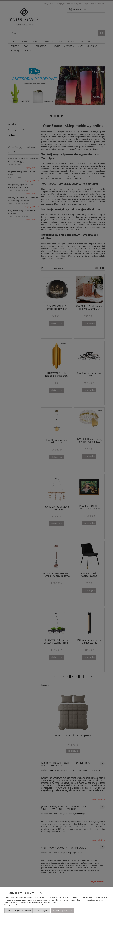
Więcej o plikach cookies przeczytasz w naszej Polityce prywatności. (31, 905)
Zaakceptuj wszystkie (62, 910)
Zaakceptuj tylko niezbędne (18, 910)
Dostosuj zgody (42, 910)
